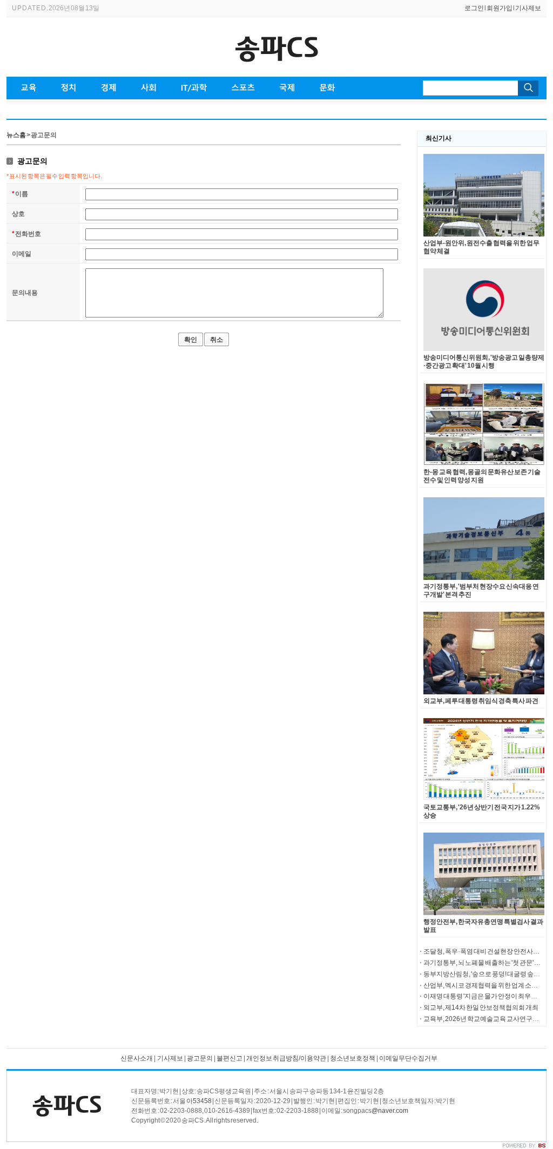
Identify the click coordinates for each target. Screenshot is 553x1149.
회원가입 (499, 8)
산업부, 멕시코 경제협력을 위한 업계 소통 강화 (487, 985)
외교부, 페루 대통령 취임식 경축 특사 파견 (480, 701)
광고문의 (199, 1058)
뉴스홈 (16, 135)
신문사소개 (136, 1058)
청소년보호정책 (352, 1058)
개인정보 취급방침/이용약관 (286, 1058)
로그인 (474, 8)
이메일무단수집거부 (408, 1058)
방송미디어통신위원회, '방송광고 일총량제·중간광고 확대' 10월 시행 (483, 361)
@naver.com (390, 1110)
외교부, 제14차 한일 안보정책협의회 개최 (480, 1007)
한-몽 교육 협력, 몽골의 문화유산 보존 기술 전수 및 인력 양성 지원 (482, 476)
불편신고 (229, 1058)
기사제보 (528, 8)
